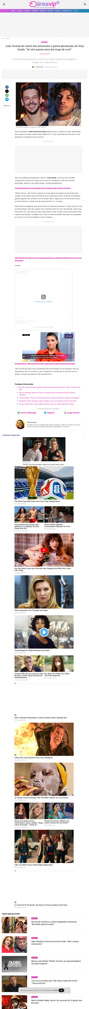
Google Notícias (73, 413)
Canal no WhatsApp (28, 413)
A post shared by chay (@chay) (43, 327)
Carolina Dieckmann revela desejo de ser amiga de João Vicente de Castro (43, 188)
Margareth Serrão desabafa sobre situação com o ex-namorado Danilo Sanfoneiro (47, 401)
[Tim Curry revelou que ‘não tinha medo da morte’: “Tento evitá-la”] (14, 984)
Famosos (7, 38)
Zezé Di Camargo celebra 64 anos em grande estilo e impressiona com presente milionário (47, 394)
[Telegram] (7, 99)
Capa (3, 38)
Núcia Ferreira (39, 67)
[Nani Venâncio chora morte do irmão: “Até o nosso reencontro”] (14, 944)
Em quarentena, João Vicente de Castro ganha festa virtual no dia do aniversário (45, 364)
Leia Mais (55, 990)
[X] (7, 91)
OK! (61, 990)
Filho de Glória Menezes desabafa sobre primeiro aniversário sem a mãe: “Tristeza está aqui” (49, 388)
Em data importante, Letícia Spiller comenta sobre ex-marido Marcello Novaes (46, 404)
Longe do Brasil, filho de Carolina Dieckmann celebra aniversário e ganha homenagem (49, 398)
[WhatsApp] (7, 95)
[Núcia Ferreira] (33, 67)
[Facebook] (7, 87)
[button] (77, 4)
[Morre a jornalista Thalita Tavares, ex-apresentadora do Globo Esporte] (14, 964)
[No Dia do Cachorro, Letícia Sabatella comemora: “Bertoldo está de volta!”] (14, 925)
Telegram (50, 413)
